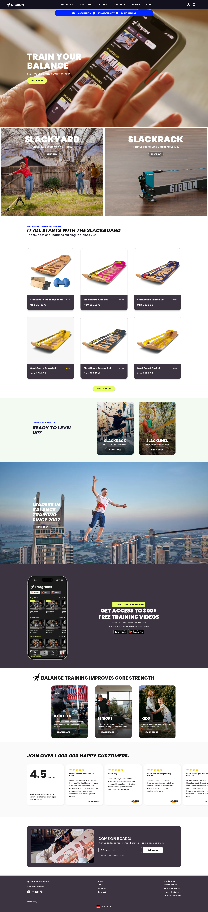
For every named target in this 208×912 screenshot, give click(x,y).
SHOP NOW (37, 80)
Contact (102, 892)
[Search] (194, 4)
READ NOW (42, 527)
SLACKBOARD (67, 4)
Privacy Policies (171, 892)
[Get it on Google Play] (136, 631)
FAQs (100, 885)
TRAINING (135, 4)
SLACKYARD (102, 4)
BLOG (148, 4)
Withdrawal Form (171, 888)
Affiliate (102, 888)
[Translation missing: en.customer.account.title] (188, 4)
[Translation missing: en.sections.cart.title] (200, 4)
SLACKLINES (85, 4)
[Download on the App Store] (120, 631)
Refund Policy (170, 885)
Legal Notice (169, 881)
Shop (100, 881)
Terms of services (172, 895)
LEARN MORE (64, 732)
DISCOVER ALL (104, 388)
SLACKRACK (119, 4)
